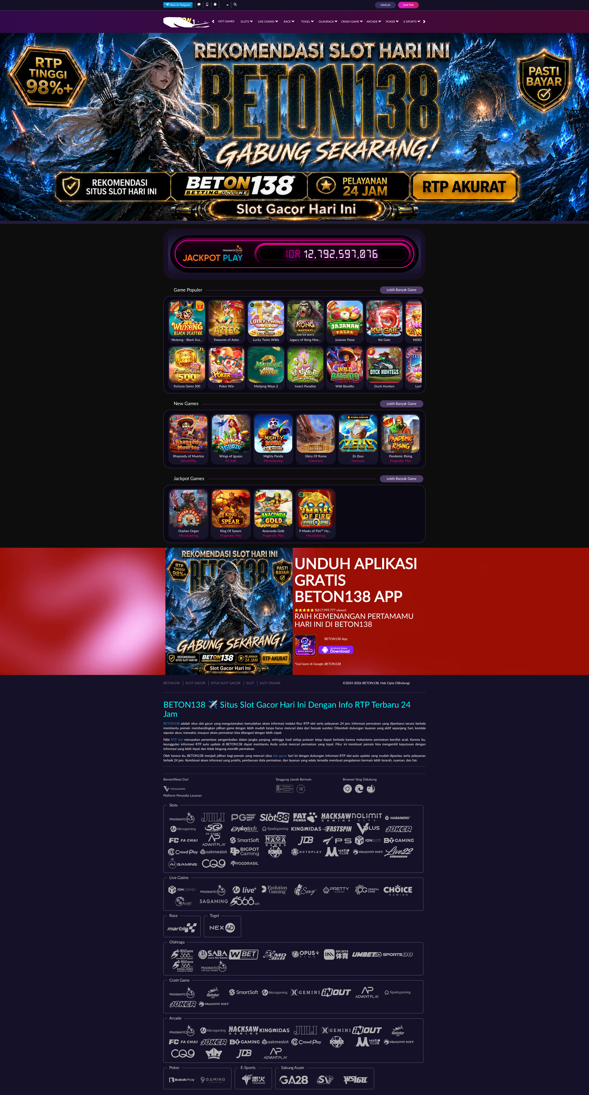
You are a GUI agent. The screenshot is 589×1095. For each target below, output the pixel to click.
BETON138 (171, 683)
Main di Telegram (180, 5)
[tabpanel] (294, 127)
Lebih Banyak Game (401, 290)
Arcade (372, 21)
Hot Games (226, 21)
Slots (245, 21)
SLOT (250, 683)
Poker (391, 21)
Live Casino (266, 21)
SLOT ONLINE (270, 683)
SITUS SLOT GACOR (225, 683)
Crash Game (350, 21)
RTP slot (177, 739)
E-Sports (410, 21)
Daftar (408, 5)
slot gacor (280, 756)
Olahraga (327, 21)
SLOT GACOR (195, 683)
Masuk (385, 5)
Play (233, 258)
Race (288, 21)
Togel (306, 21)
